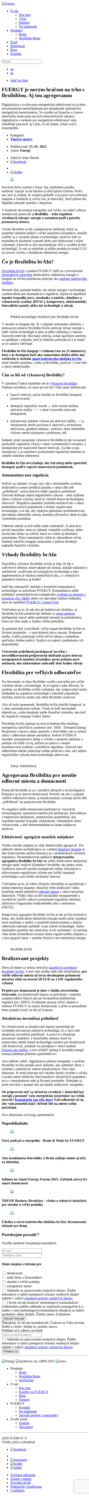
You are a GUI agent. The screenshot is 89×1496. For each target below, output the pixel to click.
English (24, 1423)
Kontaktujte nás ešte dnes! (34, 1100)
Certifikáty (17, 1490)
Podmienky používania (26, 1486)
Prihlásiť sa (10, 1351)
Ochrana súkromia (22, 1475)
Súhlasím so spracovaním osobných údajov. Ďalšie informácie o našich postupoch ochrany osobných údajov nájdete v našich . (40, 1343)
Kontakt (15, 54)
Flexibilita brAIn (13, 271)
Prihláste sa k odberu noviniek (22, 1330)
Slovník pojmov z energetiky (38, 1415)
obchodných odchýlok (17, 275)
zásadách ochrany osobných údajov (48, 1298)
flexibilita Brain (29, 38)
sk (11, 73)
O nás (14, 11)
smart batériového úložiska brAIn (56, 359)
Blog (13, 50)
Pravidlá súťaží (20, 1483)
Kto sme (24, 15)
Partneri (24, 22)
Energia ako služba (15, 1050)
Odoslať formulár (13, 1318)
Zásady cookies (21, 1479)
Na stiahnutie (28, 26)
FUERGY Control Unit (42, 602)
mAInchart (26, 1380)
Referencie (17, 46)
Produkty (16, 30)
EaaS (13, 42)
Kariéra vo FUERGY (34, 1392)
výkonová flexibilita (63, 383)
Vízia (22, 19)
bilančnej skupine (69, 849)
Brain (23, 34)
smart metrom (65, 613)
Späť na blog (19, 80)
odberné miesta (48, 891)
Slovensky (26, 1427)
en (12, 69)
